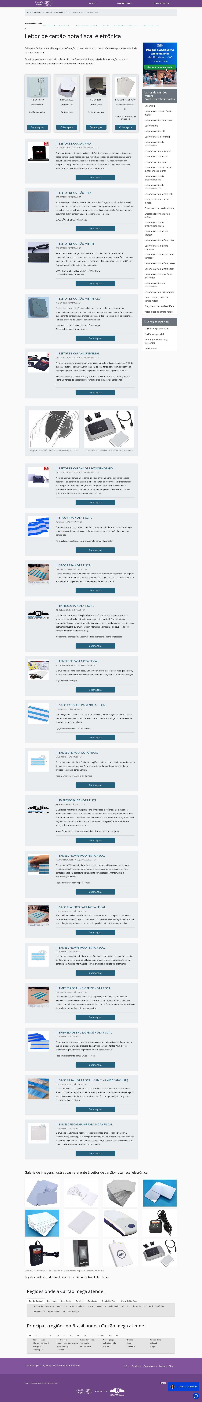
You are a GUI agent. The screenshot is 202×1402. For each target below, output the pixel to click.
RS (71, 1335)
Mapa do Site (166, 1366)
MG (36, 1335)
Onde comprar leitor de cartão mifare (57, 26)
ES (44, 1335)
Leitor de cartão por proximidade (155, 285)
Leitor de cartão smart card (86, 26)
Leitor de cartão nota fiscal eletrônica (158, 276)
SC (64, 1335)
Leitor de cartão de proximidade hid (154, 178)
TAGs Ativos (151, 348)
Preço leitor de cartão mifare (159, 306)
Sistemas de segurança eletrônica (156, 341)
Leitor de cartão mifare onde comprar (159, 256)
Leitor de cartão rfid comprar (159, 291)
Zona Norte (52, 1301)
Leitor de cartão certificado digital (158, 113)
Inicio (92, 3)
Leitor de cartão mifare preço (160, 263)
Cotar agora (37, 127)
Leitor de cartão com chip (158, 136)
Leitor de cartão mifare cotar (159, 240)
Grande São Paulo (109, 1301)
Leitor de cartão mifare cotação (156, 233)
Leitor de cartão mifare (156, 156)
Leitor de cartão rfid (155, 131)
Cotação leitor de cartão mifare (126, 26)
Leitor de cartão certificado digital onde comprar (158, 169)
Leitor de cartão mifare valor (159, 268)
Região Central (36, 1301)
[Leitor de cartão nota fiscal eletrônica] (37, 87)
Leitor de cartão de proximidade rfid (154, 187)
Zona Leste (92, 1301)
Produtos (123, 3)
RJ (30, 1335)
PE (78, 1335)
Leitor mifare (151, 125)
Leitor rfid (105, 26)
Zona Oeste (66, 1301)
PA (117, 1335)
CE (92, 1335)
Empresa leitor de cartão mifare (157, 215)
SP (51, 1335)
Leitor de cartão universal (158, 151)
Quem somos (161, 3)
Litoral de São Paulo (129, 1301)
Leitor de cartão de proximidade (154, 144)
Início (126, 1366)
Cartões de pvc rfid (154, 334)
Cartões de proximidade (157, 328)
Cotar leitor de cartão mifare (159, 208)
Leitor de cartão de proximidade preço (154, 224)
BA (85, 1335)
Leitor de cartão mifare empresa (156, 247)
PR (58, 1335)
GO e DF (101, 1335)
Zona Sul (79, 1301)
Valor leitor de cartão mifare (159, 311)
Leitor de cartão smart (150, 26)
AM (110, 1335)
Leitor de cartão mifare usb (159, 193)
